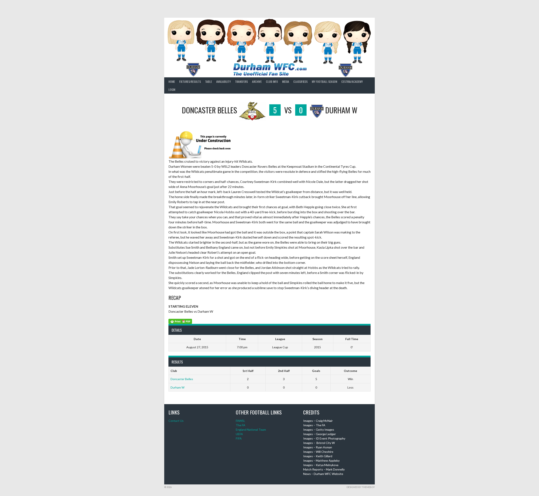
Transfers (241, 81)
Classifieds (300, 81)
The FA (240, 425)
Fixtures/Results (190, 81)
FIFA (239, 438)
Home (171, 81)
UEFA (239, 434)
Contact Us (176, 420)
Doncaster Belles (182, 379)
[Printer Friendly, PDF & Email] (180, 321)
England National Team (251, 429)
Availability (223, 81)
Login (171, 89)
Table (208, 81)
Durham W (177, 387)
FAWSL (240, 420)
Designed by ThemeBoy (361, 487)
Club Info (272, 81)
